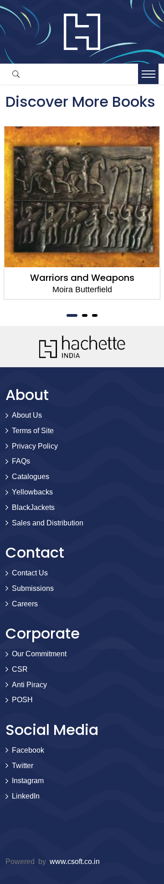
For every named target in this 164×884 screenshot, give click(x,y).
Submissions (33, 588)
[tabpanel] (82, 213)
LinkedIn (26, 796)
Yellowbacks (32, 492)
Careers (25, 604)
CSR (20, 669)
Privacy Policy (35, 446)
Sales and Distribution (47, 523)
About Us (27, 415)
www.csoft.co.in (75, 861)
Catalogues (30, 476)
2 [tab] (84, 315)
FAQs (21, 461)
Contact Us (30, 573)
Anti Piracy (29, 685)
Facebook (28, 750)
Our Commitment (39, 654)
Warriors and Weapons (82, 278)
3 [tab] (94, 315)
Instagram (28, 780)
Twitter (22, 765)
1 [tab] (72, 315)
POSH (22, 700)
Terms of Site (33, 431)
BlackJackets (33, 507)
